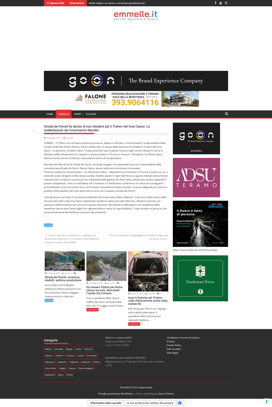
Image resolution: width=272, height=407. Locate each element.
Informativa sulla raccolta (106, 402)
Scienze (72, 368)
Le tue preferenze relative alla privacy (150, 402)
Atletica (48, 349)
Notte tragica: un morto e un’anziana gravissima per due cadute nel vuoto (129, 3)
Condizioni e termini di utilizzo (183, 337)
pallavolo (62, 362)
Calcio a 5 (88, 349)
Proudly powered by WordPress (115, 393)
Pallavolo (74, 362)
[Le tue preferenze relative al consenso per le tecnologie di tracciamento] (266, 401)
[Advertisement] (136, 46)
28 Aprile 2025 (136, 293)
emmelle (69, 138)
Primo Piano (92, 309)
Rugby (62, 368)
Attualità (59, 349)
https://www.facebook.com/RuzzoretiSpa (195, 249)
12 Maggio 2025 (95, 283)
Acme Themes (166, 393)
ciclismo (48, 355)
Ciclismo (59, 355)
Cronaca (63, 114)
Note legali (172, 352)
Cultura (91, 114)
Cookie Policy (174, 345)
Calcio (78, 349)
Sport (60, 374)
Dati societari (174, 348)
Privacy (171, 341)
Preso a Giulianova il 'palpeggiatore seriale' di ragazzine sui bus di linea (138, 237)
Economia (91, 355)
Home (49, 114)
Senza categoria (86, 368)
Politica (96, 362)
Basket (69, 349)
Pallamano (50, 362)
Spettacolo (50, 374)
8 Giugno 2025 (53, 273)
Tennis (69, 374)
